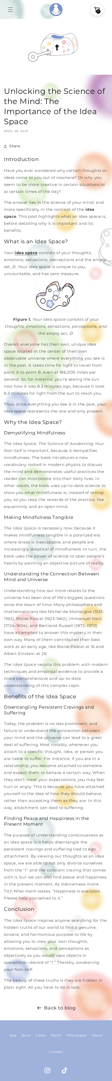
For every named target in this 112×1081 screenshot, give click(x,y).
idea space (26, 252)
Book (26, 1035)
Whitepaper (77, 1035)
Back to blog (60, 1008)
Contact (56, 1052)
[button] (10, 9)
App (12, 1035)
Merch (56, 1035)
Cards (41, 1035)
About (97, 1035)
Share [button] (14, 146)
